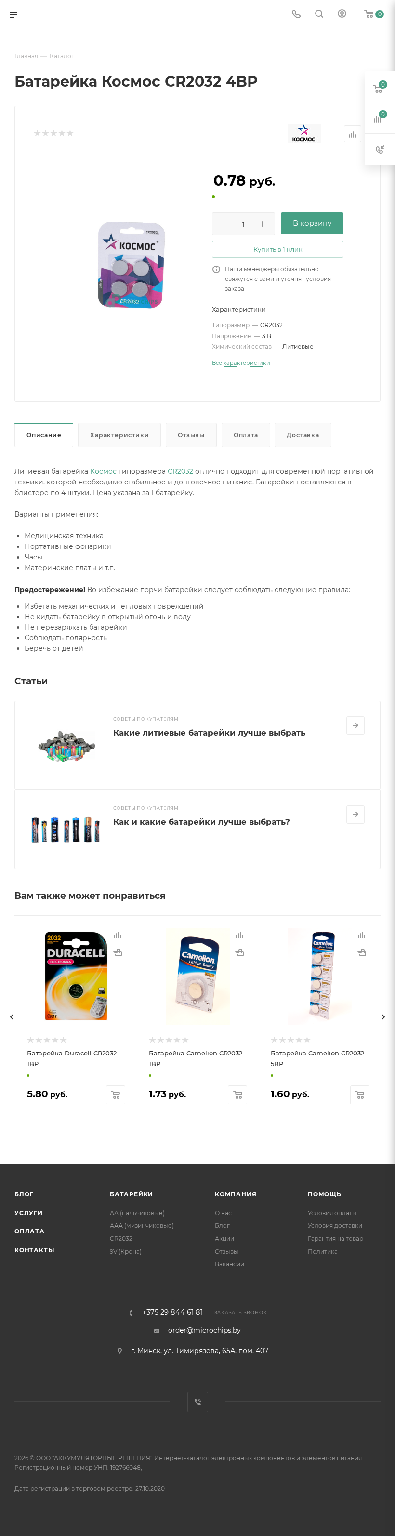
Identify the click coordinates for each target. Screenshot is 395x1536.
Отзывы (191, 435)
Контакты (34, 1250)
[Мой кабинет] (342, 15)
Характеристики (119, 435)
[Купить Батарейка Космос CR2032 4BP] (132, 266)
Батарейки (131, 1194)
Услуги (28, 1213)
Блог (23, 1194)
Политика (323, 1251)
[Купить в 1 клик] (117, 952)
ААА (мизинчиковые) (142, 1225)
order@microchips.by (204, 1330)
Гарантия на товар (335, 1238)
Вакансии (229, 1264)
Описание (43, 435)
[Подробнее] (355, 725)
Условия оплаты (332, 1213)
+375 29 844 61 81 (172, 1312)
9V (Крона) (126, 1251)
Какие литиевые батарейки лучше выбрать (209, 732)
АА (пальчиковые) (137, 1213)
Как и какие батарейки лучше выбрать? (201, 821)
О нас (223, 1213)
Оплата (246, 435)
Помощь (325, 1194)
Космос (103, 471)
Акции (224, 1238)
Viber (197, 1402)
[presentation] (12, 1017)
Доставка (303, 435)
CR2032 (180, 471)
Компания (235, 1194)
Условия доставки (335, 1225)
